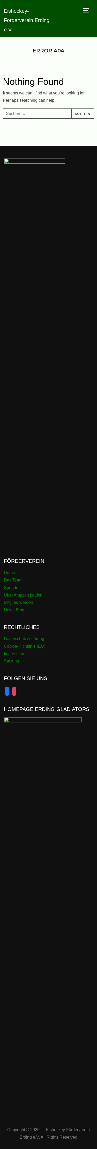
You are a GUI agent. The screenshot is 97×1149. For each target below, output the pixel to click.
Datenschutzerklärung (24, 639)
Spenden (12, 587)
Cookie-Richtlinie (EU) (24, 646)
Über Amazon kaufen (23, 595)
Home (9, 572)
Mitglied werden (18, 602)
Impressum (14, 654)
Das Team (13, 580)
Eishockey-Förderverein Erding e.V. (26, 20)
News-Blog (14, 610)
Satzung (11, 661)
